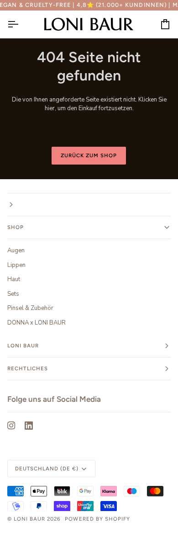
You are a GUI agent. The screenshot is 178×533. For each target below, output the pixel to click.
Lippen (16, 265)
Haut (13, 279)
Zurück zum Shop (89, 155)
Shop (15, 227)
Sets (13, 294)
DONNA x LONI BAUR (36, 323)
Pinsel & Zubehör (30, 308)
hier (50, 108)
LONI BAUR (29, 519)
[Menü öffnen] (21, 24)
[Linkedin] (29, 425)
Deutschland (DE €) (47, 468)
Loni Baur (23, 345)
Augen (16, 250)
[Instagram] (11, 425)
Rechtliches (27, 368)
